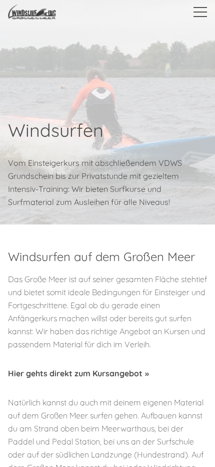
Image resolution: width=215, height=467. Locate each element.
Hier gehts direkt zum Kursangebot (75, 373)
